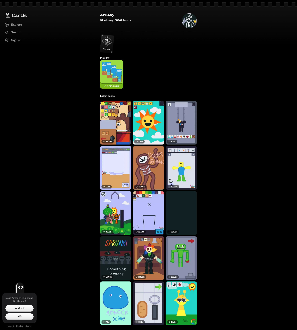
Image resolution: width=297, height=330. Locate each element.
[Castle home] (16, 15)
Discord (10, 326)
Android (19, 308)
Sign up (29, 326)
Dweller (19, 326)
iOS (20, 316)
